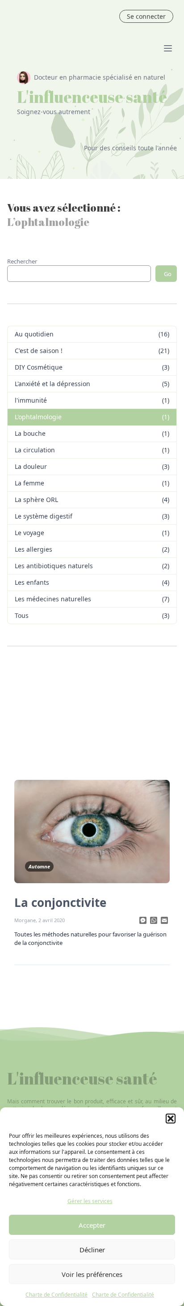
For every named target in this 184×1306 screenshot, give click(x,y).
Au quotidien (34, 334)
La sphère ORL (36, 499)
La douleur (31, 466)
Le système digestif (43, 516)
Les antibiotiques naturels (54, 566)
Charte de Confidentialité (56, 1294)
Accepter (92, 1225)
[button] (170, 1118)
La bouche (30, 433)
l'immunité (31, 400)
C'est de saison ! (39, 350)
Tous (22, 615)
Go (167, 274)
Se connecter (146, 16)
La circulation (35, 450)
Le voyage (29, 532)
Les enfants (32, 582)
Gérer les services (90, 1201)
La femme (29, 483)
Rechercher (22, 261)
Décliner (92, 1249)
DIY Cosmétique (39, 367)
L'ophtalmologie (38, 417)
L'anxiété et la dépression (52, 383)
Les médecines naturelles (53, 599)
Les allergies (33, 549)
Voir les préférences (92, 1274)
